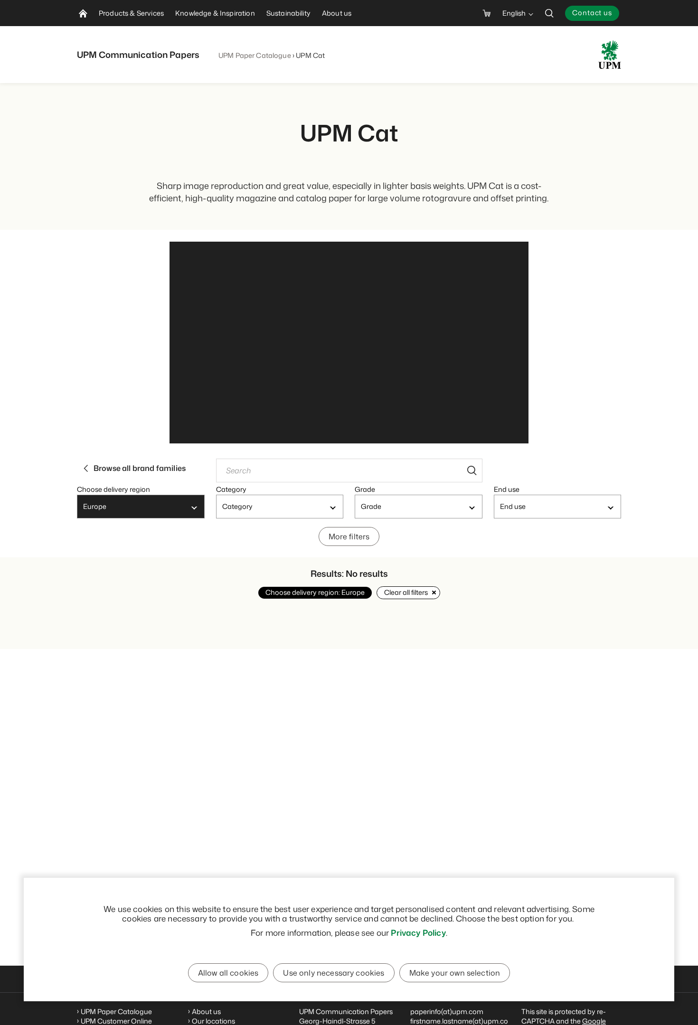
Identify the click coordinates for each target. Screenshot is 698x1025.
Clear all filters (406, 592)
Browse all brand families (140, 468)
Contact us (592, 13)
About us (206, 1011)
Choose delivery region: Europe (315, 592)
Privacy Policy (418, 932)
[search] (549, 13)
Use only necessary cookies (333, 973)
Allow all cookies (228, 973)
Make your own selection (454, 973)
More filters (349, 536)
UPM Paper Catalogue (254, 55)
